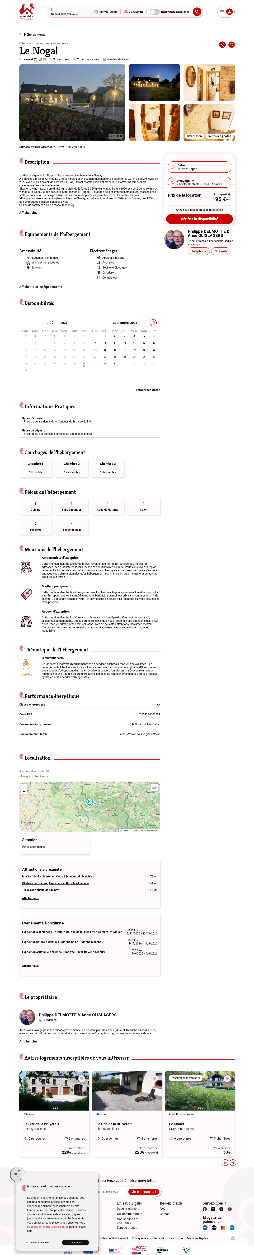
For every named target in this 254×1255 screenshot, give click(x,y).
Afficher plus (28, 212)
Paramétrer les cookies (37, 1242)
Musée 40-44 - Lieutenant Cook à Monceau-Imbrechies (58, 876)
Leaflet (125, 830)
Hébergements (34, 34)
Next (82, 1094)
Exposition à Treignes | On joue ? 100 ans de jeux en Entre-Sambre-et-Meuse (72, 932)
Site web (221, 251)
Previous (225, 1162)
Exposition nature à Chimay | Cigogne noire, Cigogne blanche (61, 942)
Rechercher (197, 11)
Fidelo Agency (233, 1238)
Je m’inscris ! (144, 1192)
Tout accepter (75, 1242)
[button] (89, 802)
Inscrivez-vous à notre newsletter (127, 1180)
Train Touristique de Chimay (40, 890)
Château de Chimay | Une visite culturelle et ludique (55, 883)
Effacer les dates (148, 390)
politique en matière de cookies (48, 1226)
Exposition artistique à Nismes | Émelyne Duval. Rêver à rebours (64, 952)
